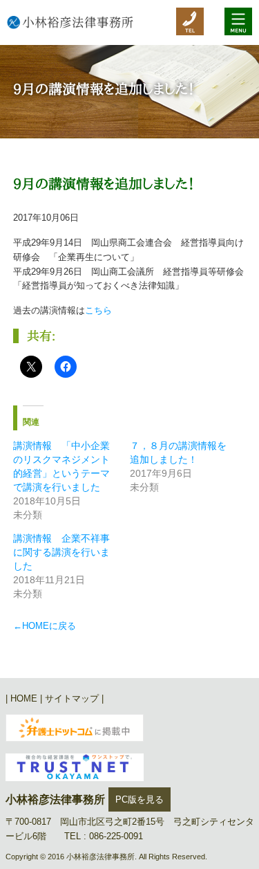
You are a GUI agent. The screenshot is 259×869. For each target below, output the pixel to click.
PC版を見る (139, 799)
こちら (98, 310)
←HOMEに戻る (44, 626)
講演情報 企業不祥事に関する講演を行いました (61, 552)
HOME (23, 698)
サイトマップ (72, 698)
